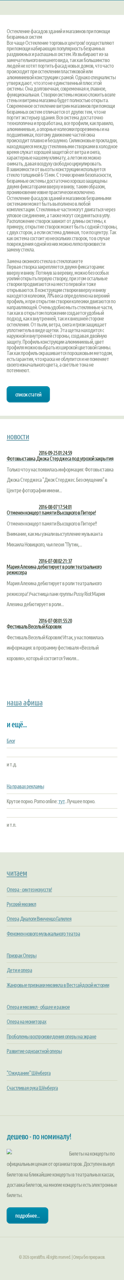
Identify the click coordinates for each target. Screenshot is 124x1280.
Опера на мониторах (26, 1021)
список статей (28, 394)
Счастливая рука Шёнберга (32, 1088)
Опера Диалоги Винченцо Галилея (39, 918)
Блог (11, 741)
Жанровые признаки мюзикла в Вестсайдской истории (58, 985)
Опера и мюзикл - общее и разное (38, 1007)
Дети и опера (19, 970)
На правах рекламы (25, 786)
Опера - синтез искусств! (29, 889)
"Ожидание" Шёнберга (29, 1073)
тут (61, 801)
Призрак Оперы (21, 955)
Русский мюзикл (21, 904)
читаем (17, 873)
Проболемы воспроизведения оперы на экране (51, 1036)
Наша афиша (25, 702)
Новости (18, 436)
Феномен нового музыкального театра (43, 933)
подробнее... (27, 1215)
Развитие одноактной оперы (34, 1051)
